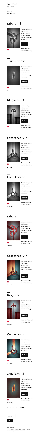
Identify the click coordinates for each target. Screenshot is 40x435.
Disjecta (29, 127)
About (23, 429)
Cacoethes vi (16, 177)
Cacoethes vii (17, 256)
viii (11, 206)
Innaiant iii (16, 61)
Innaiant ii (15, 374)
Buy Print (24, 44)
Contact (29, 429)
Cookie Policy (18, 429)
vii (11, 167)
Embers (29, 50)
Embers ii (14, 23)
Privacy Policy (10, 429)
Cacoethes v (28, 165)
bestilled (12, 4)
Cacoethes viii (18, 138)
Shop (12, 6)
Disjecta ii (15, 100)
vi (7, 167)
